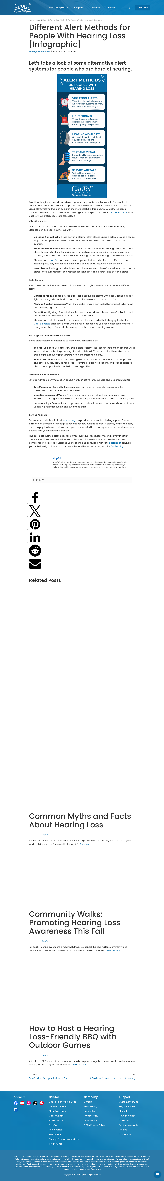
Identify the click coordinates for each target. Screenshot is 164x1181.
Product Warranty (128, 1125)
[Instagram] (37, 480)
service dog (68, 420)
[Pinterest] (35, 529)
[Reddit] (35, 555)
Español (53, 1125)
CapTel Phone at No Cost (62, 1101)
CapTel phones (42, 323)
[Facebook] (34, 480)
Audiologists (56, 1129)
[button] (67, 7)
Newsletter (89, 1111)
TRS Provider (55, 1143)
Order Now (143, 7)
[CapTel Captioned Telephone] (23, 7)
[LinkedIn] (35, 542)
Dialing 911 (124, 1120)
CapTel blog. (117, 446)
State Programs (57, 1111)
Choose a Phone (57, 1106)
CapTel (45, 834)
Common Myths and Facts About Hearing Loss (80, 820)
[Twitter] (35, 516)
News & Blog (41, 20)
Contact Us (125, 1134)
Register (95, 7)
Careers (88, 1101)
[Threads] (35, 1103)
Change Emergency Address (64, 1139)
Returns (123, 1129)
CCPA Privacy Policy (94, 1125)
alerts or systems (118, 212)
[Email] (35, 568)
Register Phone (127, 1106)
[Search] (129, 8)
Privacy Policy (91, 1115)
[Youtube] (43, 480)
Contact (111, 7)
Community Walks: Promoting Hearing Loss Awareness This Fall (74, 922)
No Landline (55, 1134)
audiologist (115, 442)
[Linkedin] (40, 480)
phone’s (53, 260)
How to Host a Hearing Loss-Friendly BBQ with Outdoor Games (73, 1037)
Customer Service (128, 1101)
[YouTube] (22, 1103)
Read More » (86, 844)
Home (31, 20)
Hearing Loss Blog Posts (39, 51)
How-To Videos (127, 1115)
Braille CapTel (56, 1120)
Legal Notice (90, 1120)
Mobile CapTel (56, 1115)
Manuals (123, 1111)
